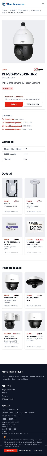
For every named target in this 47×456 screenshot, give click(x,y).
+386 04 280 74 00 (9, 419)
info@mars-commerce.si (11, 416)
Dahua (4, 69)
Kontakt (5, 396)
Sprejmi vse (10, 450)
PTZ (3, 12)
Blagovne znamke (8, 390)
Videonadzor (23, 10)
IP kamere (35, 10)
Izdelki (12, 10)
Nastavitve (38, 450)
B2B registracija (33, 104)
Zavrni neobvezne (25, 450)
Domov (4, 10)
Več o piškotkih (14, 446)
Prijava (14, 104)
